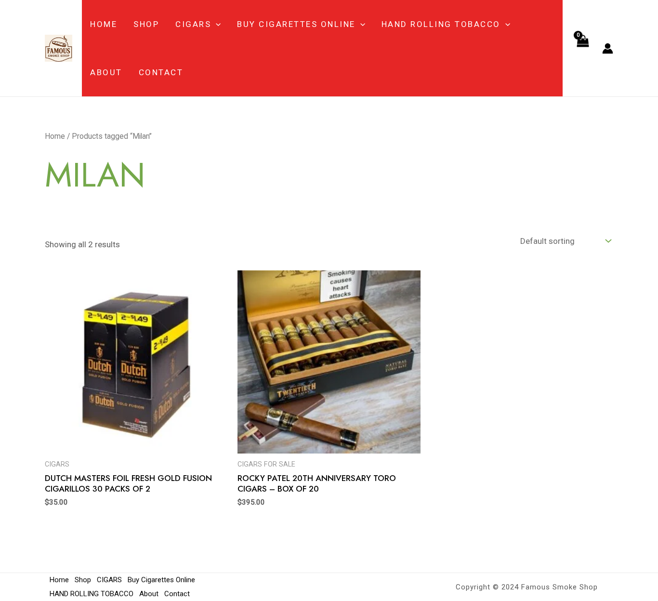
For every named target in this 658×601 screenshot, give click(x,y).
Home (103, 24)
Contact (161, 72)
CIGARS (193, 24)
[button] (216, 24)
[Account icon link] (607, 48)
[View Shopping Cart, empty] (582, 48)
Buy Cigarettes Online (296, 24)
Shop (146, 24)
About (106, 72)
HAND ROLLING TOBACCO (441, 24)
